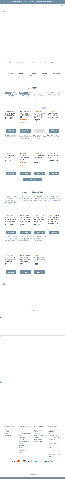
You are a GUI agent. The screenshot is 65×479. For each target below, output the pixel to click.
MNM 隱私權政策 (32, 474)
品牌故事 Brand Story (10, 431)
